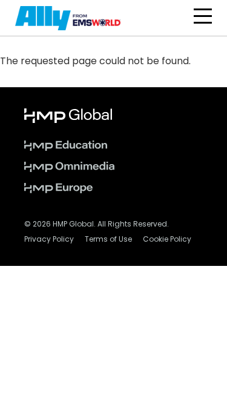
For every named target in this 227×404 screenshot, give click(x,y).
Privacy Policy (49, 239)
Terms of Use (108, 239)
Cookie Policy (167, 239)
